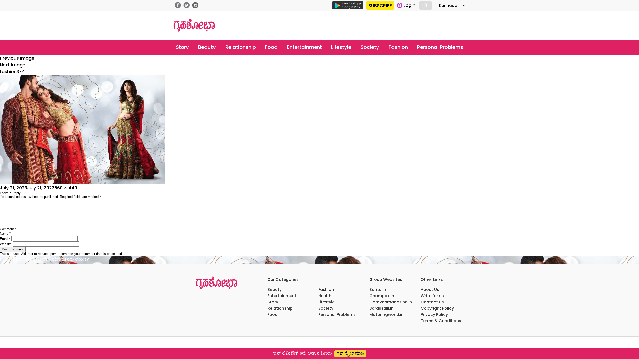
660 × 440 (65, 188)
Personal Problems (440, 47)
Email (5, 239)
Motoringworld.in (386, 314)
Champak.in (381, 296)
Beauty (207, 47)
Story (182, 47)
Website (6, 244)
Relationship (240, 47)
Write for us (432, 296)
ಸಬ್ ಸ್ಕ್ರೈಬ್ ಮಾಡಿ (350, 353)
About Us (430, 289)
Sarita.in (377, 289)
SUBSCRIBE (380, 5)
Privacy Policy (434, 314)
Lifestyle (341, 47)
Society (370, 47)
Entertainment (304, 47)
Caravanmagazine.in (390, 302)
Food (271, 47)
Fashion (398, 47)
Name (5, 233)
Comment (8, 229)
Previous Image (17, 58)
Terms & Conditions (441, 321)
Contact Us (432, 302)
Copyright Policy (437, 308)
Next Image (12, 65)
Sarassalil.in (381, 308)
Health (324, 296)
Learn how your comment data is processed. (91, 254)
